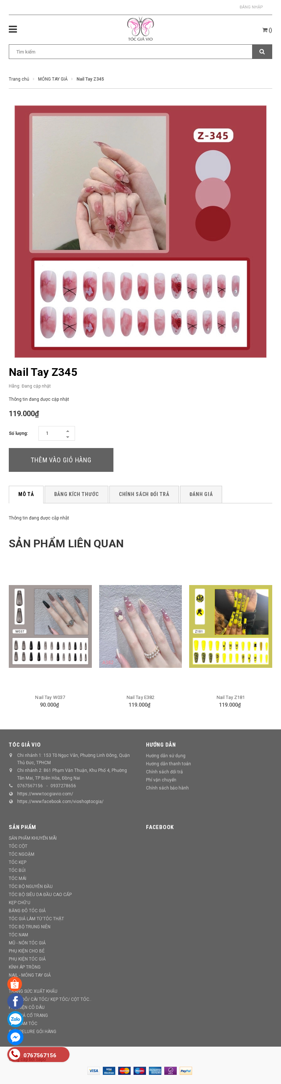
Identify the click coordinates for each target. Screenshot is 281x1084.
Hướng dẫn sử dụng (166, 755)
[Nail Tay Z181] (230, 626)
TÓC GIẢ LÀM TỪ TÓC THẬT (36, 918)
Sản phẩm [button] (22, 827)
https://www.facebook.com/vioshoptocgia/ (60, 801)
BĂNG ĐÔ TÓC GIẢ (27, 910)
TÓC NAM (18, 934)
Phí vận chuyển (161, 780)
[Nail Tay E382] (140, 626)
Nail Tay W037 (50, 697)
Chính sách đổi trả (164, 771)
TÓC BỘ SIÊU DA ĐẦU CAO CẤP (40, 894)
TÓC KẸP (17, 862)
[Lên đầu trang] (264, 1062)
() (269, 30)
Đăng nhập (251, 7)
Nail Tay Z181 (231, 697)
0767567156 (30, 785)
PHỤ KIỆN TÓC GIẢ (27, 959)
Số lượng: (18, 433)
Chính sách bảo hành (167, 788)
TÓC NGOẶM (21, 854)
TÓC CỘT (18, 846)
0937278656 (63, 785)
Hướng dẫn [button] (161, 744)
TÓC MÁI (17, 878)
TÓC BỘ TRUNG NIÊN (29, 926)
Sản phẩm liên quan (66, 543)
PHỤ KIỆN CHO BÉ (27, 951)
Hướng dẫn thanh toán (168, 763)
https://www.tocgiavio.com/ (45, 793)
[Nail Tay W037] (50, 626)
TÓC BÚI (17, 870)
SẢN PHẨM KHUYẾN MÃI (33, 838)
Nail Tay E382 (141, 697)
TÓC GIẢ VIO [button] (25, 744)
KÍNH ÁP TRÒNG (25, 967)
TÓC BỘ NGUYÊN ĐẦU (31, 886)
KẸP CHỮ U (19, 902)
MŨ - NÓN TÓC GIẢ (27, 943)
